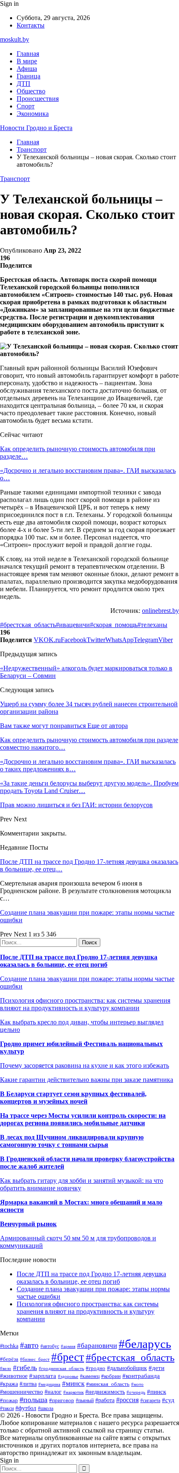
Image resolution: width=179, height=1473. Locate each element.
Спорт (26, 106)
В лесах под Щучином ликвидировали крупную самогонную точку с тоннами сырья (72, 1141)
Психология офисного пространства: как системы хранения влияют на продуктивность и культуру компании (85, 1004)
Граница (28, 76)
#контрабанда (141, 1376)
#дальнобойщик (127, 1368)
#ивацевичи (73, 624)
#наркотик (73, 1392)
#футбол (25, 1408)
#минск (73, 1384)
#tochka (9, 1346)
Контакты (31, 25)
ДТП (23, 83)
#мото (137, 1384)
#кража (9, 1384)
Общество (31, 91)
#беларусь (145, 1343)
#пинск (156, 1391)
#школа (45, 1408)
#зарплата (42, 1375)
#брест (67, 1357)
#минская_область (107, 1384)
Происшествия (38, 98)
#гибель (25, 1368)
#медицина (49, 1384)
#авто (29, 1345)
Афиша (27, 68)
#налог (53, 1392)
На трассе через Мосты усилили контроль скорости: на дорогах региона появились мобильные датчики (83, 1119)
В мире (27, 61)
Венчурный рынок (28, 1223)
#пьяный (85, 1400)
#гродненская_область (61, 1368)
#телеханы (152, 624)
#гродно (95, 1368)
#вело (5, 1368)
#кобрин (111, 1376)
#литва (28, 1384)
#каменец (89, 1376)
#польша (33, 1399)
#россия (127, 1399)
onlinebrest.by (160, 610)
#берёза (9, 1359)
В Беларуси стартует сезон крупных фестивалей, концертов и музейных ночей (73, 1097)
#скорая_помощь (113, 624)
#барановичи (97, 1346)
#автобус (49, 1346)
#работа (104, 1400)
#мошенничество (21, 1391)
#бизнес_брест (35, 1359)
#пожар (9, 1400)
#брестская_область (28, 624)
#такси (7, 1408)
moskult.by (14, 39)
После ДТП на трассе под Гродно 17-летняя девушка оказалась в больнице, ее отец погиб (78, 961)
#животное (13, 1376)
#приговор (61, 1400)
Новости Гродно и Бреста (36, 127)
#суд (168, 1400)
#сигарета (150, 1400)
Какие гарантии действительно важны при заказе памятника (86, 1079)
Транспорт (15, 178)
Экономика (33, 113)
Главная (28, 53)
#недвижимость (105, 1391)
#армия (68, 1346)
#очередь (136, 1392)
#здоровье (68, 1376)
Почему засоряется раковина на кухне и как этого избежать (84, 1065)
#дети (156, 1367)
